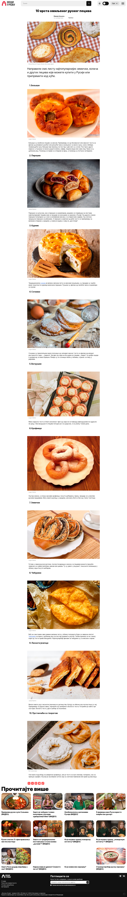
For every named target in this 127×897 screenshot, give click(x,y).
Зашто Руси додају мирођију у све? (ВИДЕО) (14, 868)
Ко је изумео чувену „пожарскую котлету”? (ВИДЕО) (110, 840)
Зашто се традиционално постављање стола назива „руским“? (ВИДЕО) (44, 841)
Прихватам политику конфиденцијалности (64, 885)
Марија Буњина (59, 16)
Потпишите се (59, 876)
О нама (3, 881)
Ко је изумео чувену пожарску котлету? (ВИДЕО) (78, 840)
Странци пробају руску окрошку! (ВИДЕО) (110, 868)
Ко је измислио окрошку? (75, 867)
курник (43, 283)
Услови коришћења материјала (7, 886)
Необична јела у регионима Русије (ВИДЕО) (76, 813)
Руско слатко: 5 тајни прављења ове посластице (15, 840)
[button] (85, 2)
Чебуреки (32, 636)
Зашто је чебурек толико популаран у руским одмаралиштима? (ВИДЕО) (45, 814)
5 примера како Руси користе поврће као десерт (109, 813)
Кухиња (71, 17)
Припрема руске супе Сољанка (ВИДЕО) (14, 813)
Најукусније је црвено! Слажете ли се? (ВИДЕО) (47, 868)
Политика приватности (9, 883)
